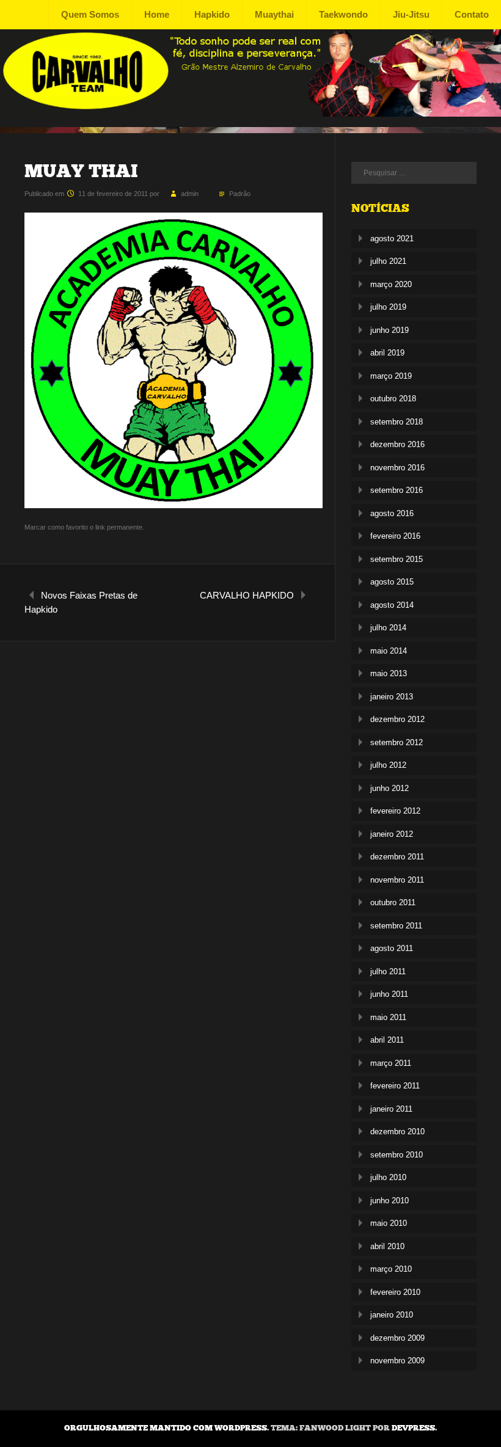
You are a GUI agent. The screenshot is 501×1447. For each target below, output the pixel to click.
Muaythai (274, 14)
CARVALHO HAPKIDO (247, 595)
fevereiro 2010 (395, 1292)
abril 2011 (387, 1039)
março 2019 (391, 376)
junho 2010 (389, 1200)
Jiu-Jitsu (411, 14)
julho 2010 (388, 1177)
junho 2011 (389, 994)
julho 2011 (388, 971)
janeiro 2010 (391, 1314)
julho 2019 (388, 307)
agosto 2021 (392, 238)
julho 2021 (388, 261)
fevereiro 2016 (395, 536)
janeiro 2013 (391, 696)
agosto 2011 (391, 948)
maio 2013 (388, 673)
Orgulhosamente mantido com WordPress (165, 1428)
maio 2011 (388, 1017)
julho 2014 (388, 627)
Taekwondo (343, 14)
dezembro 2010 (397, 1131)
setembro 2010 (396, 1154)
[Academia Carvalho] (250, 113)
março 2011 (390, 1063)
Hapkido (212, 14)
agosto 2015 (392, 581)
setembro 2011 (396, 925)
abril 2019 (387, 352)
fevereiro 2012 (395, 810)
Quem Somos (90, 14)
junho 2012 (389, 788)
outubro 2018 (393, 398)
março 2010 (391, 1269)
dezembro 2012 (397, 719)
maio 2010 (388, 1223)
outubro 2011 (392, 902)
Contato (472, 14)
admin (190, 193)
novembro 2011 (397, 879)
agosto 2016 (392, 513)
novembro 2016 (397, 467)
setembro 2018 (396, 421)
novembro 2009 (397, 1360)
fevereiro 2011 (395, 1085)
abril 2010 (387, 1246)
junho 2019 (389, 330)
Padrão (239, 193)
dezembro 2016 (397, 444)
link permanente (118, 527)
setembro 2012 (396, 742)
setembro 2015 (396, 559)
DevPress (413, 1428)
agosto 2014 (392, 605)
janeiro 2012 (391, 834)
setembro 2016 (396, 490)
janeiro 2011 (391, 1108)
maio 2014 (388, 650)
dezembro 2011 (397, 856)
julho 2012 (388, 765)
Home (156, 14)
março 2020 (391, 284)
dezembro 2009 (397, 1338)
